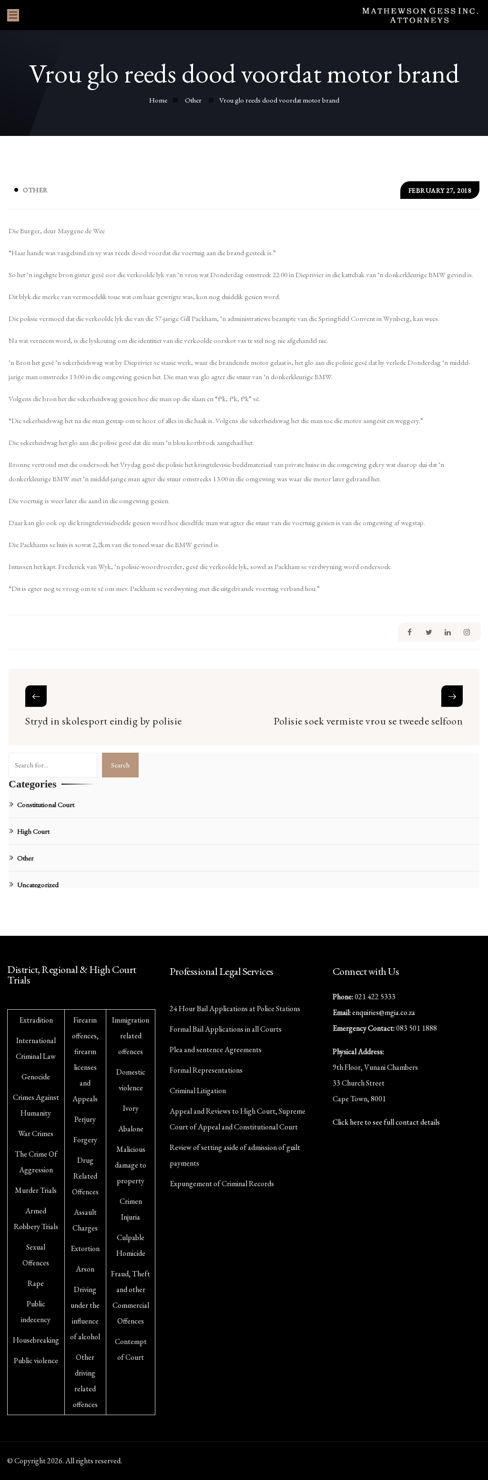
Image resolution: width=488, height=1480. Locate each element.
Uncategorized (38, 884)
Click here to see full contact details (386, 1122)
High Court (33, 831)
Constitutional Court (45, 804)
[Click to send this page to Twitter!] (428, 632)
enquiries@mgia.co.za (383, 1012)
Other (35, 189)
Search (120, 764)
